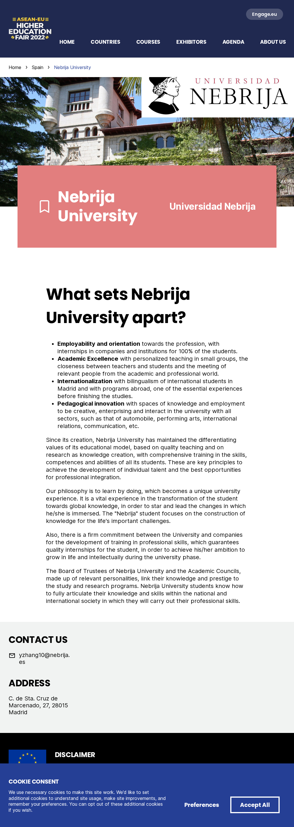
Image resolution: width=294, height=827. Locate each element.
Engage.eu (264, 14)
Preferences (201, 805)
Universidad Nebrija (212, 206)
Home (15, 67)
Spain (37, 67)
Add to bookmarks (44, 206)
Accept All (255, 805)
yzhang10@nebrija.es (44, 658)
